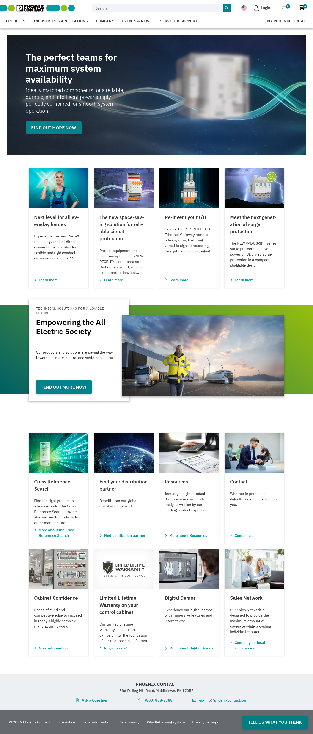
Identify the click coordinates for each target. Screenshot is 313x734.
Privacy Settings (205, 722)
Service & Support (178, 21)
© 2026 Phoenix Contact (29, 722)
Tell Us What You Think (275, 722)
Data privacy (129, 722)
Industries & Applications (61, 21)
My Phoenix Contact (287, 21)
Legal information (96, 722)
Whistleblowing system (166, 722)
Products (15, 21)
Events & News (137, 21)
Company (105, 21)
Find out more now (53, 127)
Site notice (66, 722)
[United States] (244, 8)
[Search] (227, 8)
